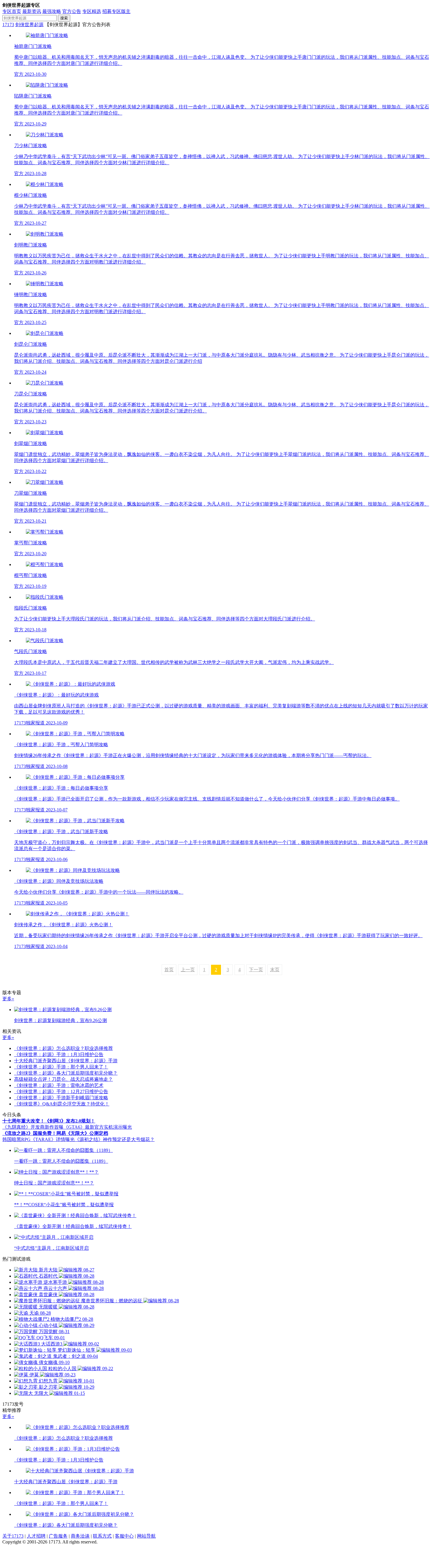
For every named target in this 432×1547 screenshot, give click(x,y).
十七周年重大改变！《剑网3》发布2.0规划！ (48, 1120)
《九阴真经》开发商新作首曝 (32, 1127)
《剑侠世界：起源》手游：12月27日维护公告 (61, 1091)
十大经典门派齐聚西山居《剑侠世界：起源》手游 (66, 1060)
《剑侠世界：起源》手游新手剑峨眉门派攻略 (61, 1097)
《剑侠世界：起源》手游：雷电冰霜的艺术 (58, 1085)
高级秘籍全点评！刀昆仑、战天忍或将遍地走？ (63, 1079)
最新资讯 (31, 11)
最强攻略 (51, 11)
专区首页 (11, 11)
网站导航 (146, 1535)
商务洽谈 (80, 1535)
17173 (8, 24)
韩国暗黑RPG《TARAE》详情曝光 (38, 1139)
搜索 (64, 18)
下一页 (256, 969)
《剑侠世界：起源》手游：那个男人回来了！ (61, 1066)
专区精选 (91, 11)
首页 (169, 969)
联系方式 (102, 1535)
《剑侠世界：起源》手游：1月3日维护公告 (58, 1054)
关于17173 (13, 1535)
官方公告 (71, 11)
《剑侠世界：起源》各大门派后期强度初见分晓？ (66, 1073)
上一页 (188, 969)
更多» (8, 998)
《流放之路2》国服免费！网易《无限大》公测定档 (55, 1133)
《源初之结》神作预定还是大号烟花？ (115, 1139)
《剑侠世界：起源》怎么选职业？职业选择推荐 (63, 1048)
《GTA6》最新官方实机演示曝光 (97, 1127)
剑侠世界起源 (29, 24)
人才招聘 (36, 1535)
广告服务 (58, 1535)
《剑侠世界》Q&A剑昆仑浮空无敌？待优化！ (61, 1103)
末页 (274, 969)
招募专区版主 (116, 11)
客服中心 (124, 1535)
